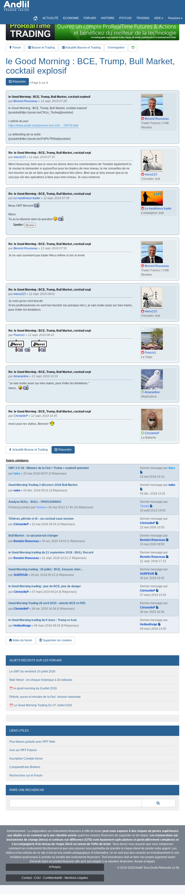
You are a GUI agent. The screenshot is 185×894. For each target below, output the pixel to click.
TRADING (142, 18)
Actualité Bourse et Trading (83, 47)
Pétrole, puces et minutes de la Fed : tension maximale (45, 696)
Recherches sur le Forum (25, 775)
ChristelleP (21, 524)
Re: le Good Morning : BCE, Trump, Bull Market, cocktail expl (49, 152)
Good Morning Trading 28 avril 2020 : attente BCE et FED (47, 603)
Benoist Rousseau (26, 541)
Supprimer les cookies (57, 640)
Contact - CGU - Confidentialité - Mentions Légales (55, 878)
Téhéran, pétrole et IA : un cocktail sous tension (40, 518)
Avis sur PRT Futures (23, 750)
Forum (16, 47)
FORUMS (90, 18)
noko (16, 490)
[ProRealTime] (92, 30)
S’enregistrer (116, 47)
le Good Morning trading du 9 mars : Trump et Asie (42, 620)
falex (16, 473)
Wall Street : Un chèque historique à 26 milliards (40, 680)
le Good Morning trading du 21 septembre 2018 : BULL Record (50, 552)
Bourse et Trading (43, 47)
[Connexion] (133, 47)
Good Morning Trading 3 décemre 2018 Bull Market (43, 485)
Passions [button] (174, 18)
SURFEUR (20, 575)
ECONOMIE (71, 18)
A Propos (55, 867)
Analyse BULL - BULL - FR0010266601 (34, 501)
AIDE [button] (157, 18)
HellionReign (22, 625)
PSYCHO (125, 18)
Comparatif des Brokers (24, 767)
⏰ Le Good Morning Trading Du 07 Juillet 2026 (40, 705)
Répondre (19, 81)
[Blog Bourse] (16, 6)
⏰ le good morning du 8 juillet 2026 (33, 688)
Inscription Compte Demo (26, 758)
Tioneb (40, 507)
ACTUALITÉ (50, 18)
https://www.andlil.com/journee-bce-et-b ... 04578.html (43, 125)
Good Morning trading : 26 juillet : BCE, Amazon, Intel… (45, 569)
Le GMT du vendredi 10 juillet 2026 (32, 671)
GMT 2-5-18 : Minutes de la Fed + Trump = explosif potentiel (48, 468)
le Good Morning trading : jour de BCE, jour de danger (44, 586)
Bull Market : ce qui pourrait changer (33, 535)
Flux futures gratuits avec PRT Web (32, 741)
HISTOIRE (107, 18)
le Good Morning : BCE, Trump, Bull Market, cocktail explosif (90, 66)
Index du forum (22, 640)
